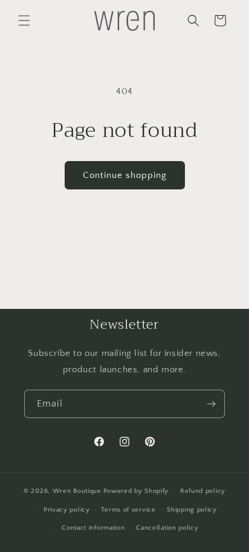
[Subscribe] (211, 404)
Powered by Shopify (136, 491)
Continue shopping (125, 175)
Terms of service (128, 509)
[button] (24, 20)
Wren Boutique (77, 491)
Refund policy (202, 491)
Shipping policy (192, 509)
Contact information (93, 527)
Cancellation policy (167, 527)
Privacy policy (67, 509)
